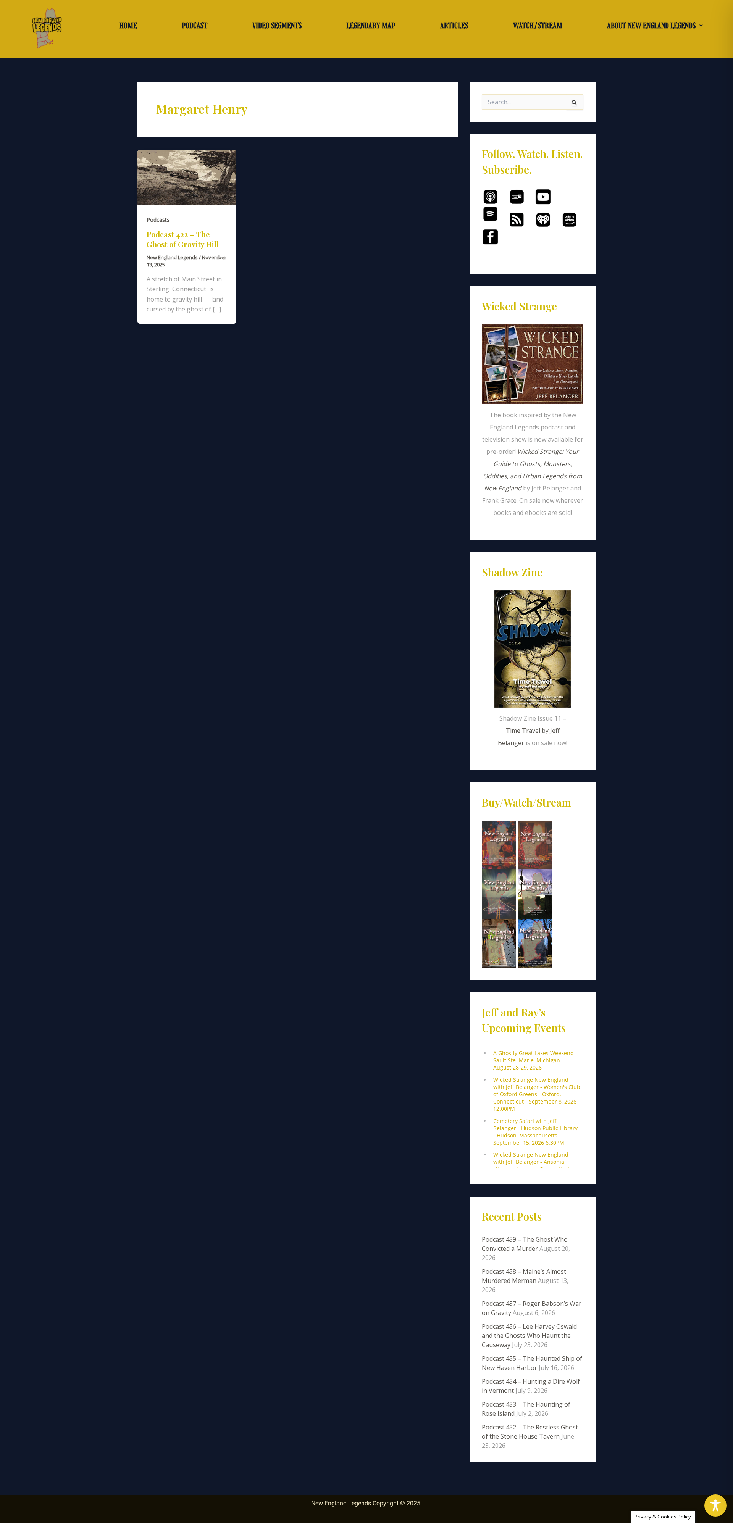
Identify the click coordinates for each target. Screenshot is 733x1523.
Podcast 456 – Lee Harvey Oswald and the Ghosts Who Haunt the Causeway (529, 1335)
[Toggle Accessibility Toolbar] (715, 1505)
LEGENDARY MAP (370, 25)
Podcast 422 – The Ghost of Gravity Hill (183, 239)
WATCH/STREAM (537, 25)
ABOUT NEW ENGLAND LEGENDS (651, 25)
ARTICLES (454, 25)
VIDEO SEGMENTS (277, 25)
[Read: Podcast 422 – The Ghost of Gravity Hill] (186, 177)
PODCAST (194, 25)
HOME (128, 25)
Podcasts (158, 219)
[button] (654, 26)
